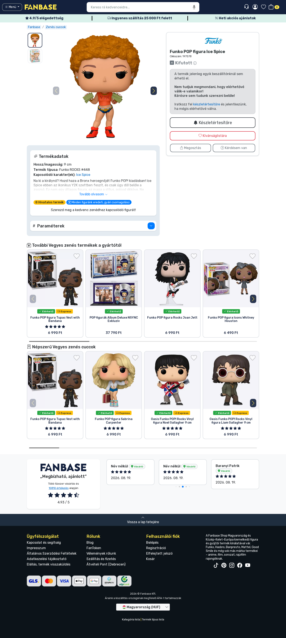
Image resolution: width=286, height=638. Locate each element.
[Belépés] (255, 7)
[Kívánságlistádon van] (76, 256)
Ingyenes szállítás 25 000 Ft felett (141, 18)
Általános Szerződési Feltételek (51, 553)
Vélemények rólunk (101, 553)
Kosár (150, 559)
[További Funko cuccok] (213, 40)
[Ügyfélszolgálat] (247, 7)
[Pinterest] (223, 565)
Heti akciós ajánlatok (237, 18)
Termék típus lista (153, 619)
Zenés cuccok (56, 27)
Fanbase (34, 27)
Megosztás (192, 148)
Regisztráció (156, 548)
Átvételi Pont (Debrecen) (105, 564)
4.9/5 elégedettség (46, 18)
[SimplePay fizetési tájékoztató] (109, 581)
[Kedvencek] (263, 7)
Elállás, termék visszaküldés (48, 564)
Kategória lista (131, 619)
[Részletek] (151, 225)
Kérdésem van (235, 148)
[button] (153, 90)
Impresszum (36, 548)
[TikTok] (215, 565)
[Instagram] (231, 565)
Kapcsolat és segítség (44, 543)
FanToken (93, 548)
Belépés (152, 543)
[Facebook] (239, 565)
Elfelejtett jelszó (159, 553)
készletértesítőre (206, 104)
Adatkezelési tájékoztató (46, 559)
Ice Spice (83, 175)
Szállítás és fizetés (101, 559)
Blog (90, 543)
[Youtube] (247, 565)
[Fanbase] (41, 7)
